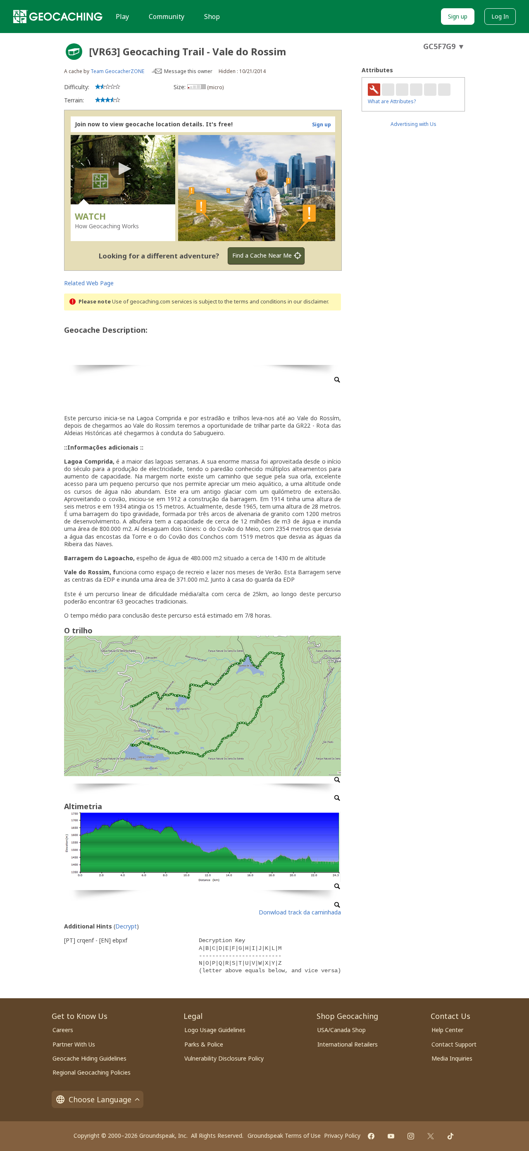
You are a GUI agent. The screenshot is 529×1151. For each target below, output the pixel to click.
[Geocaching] (57, 16)
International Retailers (347, 1044)
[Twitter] (431, 1136)
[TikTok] (450, 1136)
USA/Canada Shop (341, 1030)
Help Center (447, 1030)
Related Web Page (89, 283)
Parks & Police (203, 1044)
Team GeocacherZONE (117, 71)
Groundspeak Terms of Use (284, 1135)
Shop (212, 16)
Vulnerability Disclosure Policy (224, 1058)
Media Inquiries (451, 1058)
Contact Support (454, 1044)
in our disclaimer (308, 301)
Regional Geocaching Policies (91, 1072)
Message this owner (188, 71)
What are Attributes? (392, 101)
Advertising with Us (413, 124)
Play (122, 16)
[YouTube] (391, 1136)
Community (166, 16)
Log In (500, 16)
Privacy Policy (342, 1135)
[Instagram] (411, 1136)
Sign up (457, 16)
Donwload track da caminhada (300, 912)
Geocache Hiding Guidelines (89, 1058)
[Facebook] (371, 1136)
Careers (62, 1030)
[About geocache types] (74, 52)
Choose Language (100, 1099)
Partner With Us (73, 1044)
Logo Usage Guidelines (214, 1030)
